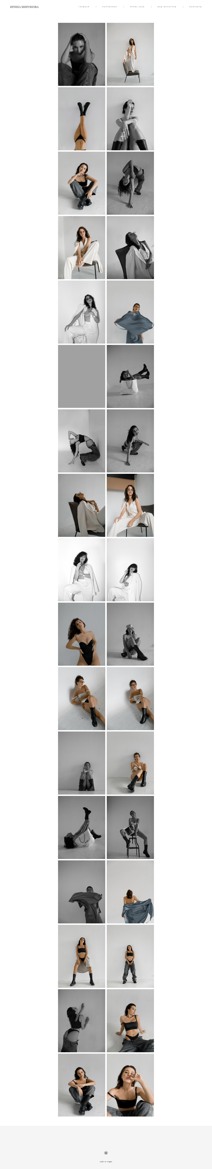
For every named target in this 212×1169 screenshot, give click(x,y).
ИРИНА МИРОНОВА (24, 7)
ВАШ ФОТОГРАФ (167, 7)
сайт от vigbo (106, 1161)
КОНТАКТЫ (195, 7)
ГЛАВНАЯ (84, 7)
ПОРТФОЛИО (109, 7)
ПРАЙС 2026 (137, 7)
